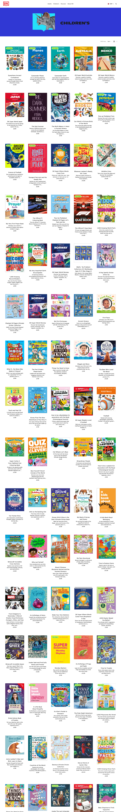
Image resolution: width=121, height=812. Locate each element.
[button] (109, 41)
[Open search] (116, 4)
